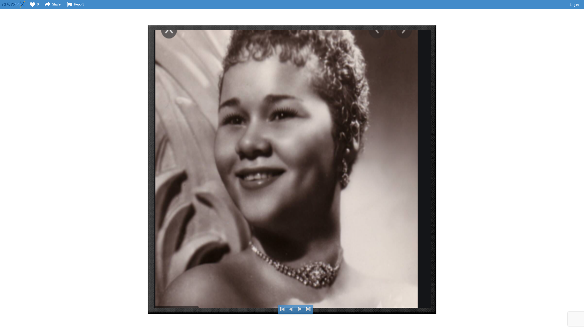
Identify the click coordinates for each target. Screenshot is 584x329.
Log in (574, 4)
